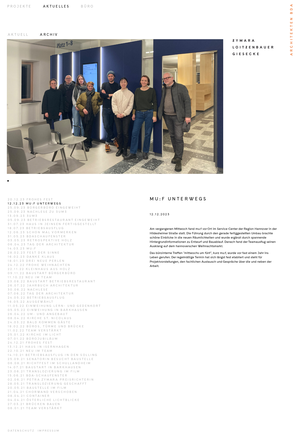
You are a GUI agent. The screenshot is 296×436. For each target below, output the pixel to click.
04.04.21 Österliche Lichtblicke (44, 400)
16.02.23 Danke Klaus (31, 256)
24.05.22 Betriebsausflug (36, 297)
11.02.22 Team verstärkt (35, 330)
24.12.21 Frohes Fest (30, 342)
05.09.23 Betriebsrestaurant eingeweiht (54, 220)
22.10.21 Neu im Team (30, 350)
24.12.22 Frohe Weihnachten (39, 265)
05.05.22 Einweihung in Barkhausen (48, 310)
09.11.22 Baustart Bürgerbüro (42, 273)
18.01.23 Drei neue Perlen (36, 260)
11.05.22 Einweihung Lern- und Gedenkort (54, 305)
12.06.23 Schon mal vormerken (42, 232)
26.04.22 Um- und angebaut (38, 314)
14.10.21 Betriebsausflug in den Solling (53, 355)
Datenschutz (21, 430)
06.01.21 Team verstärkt (35, 408)
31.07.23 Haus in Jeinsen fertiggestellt (52, 224)
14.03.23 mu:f (22, 248)
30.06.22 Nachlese (28, 289)
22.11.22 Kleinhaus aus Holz (39, 269)
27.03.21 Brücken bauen (34, 404)
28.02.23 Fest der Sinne (34, 252)
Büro (87, 6)
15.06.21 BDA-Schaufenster (38, 375)
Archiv (49, 35)
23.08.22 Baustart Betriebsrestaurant (52, 281)
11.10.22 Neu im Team (30, 277)
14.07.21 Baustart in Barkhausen (44, 367)
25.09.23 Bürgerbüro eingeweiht (44, 207)
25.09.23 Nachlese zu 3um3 (37, 211)
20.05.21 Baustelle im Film (37, 387)
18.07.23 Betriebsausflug (36, 228)
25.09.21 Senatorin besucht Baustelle (51, 359)
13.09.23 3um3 (23, 215)
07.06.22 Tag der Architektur (41, 293)
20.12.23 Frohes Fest (30, 199)
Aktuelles (56, 6)
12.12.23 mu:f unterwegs (34, 203)
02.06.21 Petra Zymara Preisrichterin (51, 379)
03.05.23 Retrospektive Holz (40, 240)
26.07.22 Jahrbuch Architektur (43, 285)
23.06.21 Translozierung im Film (44, 371)
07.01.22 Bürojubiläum (33, 338)
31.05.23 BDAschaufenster (37, 236)
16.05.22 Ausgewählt (31, 301)
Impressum (49, 430)
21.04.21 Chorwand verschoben (42, 392)
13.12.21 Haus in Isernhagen (38, 346)
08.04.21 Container (29, 395)
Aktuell (18, 35)
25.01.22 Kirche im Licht (35, 334)
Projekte (19, 6)
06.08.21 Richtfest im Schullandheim (49, 363)
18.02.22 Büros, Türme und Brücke (46, 326)
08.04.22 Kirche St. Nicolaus (40, 318)
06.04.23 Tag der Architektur (41, 244)
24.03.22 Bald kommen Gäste (39, 322)
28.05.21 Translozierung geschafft (47, 383)
